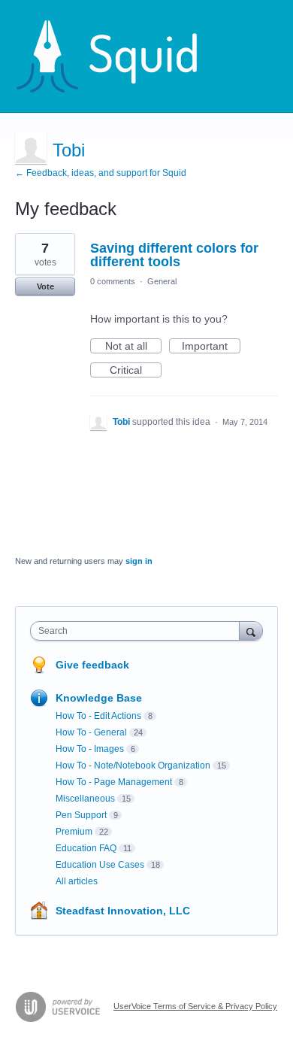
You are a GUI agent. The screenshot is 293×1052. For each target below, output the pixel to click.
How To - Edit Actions (98, 716)
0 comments (112, 281)
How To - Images (90, 749)
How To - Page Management (114, 782)
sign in (139, 560)
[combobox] (138, 631)
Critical (136, 370)
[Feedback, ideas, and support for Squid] (121, 56)
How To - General (91, 732)
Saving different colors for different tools (174, 255)
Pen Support (81, 815)
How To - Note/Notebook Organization (133, 765)
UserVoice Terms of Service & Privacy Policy (195, 1006)
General (162, 281)
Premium (74, 831)
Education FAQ (86, 848)
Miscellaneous (85, 798)
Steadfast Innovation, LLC (123, 911)
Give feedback (92, 665)
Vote (45, 286)
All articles (77, 881)
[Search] (251, 630)
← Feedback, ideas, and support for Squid (100, 173)
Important (211, 346)
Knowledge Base (99, 698)
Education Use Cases (100, 864)
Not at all (133, 346)
